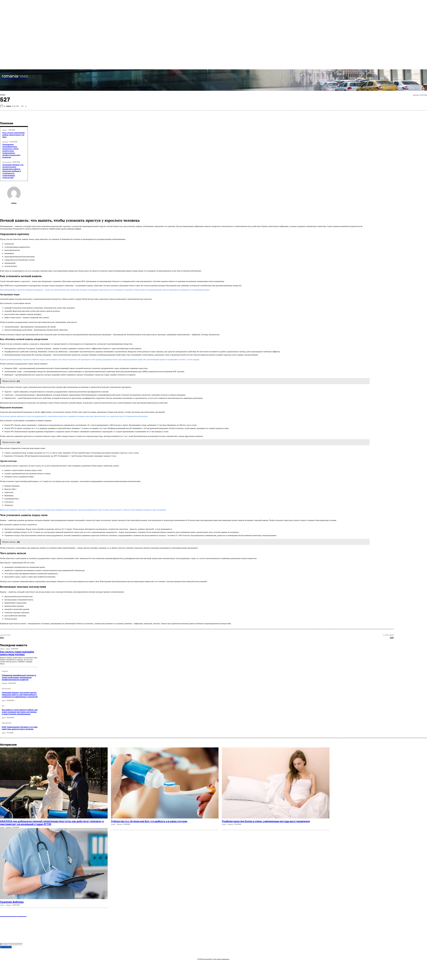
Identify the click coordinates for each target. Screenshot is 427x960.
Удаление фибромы (12, 901)
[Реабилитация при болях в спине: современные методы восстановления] (275, 783)
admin (8, 106)
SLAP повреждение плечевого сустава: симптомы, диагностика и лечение (20, 728)
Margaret (4, 683)
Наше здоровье (6, 723)
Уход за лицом (6, 162)
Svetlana (8, 827)
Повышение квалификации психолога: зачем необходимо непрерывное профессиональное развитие (11, 150)
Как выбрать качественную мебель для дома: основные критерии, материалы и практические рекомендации (19, 712)
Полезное (5, 141)
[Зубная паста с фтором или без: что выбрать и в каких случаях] (165, 783)
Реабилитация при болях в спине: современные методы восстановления (266, 821)
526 (2, 638)
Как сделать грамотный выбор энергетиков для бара (13, 134)
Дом (3, 705)
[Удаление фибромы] (54, 863)
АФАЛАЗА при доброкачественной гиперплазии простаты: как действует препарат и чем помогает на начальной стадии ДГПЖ (52, 823)
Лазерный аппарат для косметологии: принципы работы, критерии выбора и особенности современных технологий (12, 171)
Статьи (2, 94)
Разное (4, 130)
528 (392, 638)
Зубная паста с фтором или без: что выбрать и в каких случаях (149, 821)
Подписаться (6, 947)
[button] (423, 87)
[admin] (2, 106)
